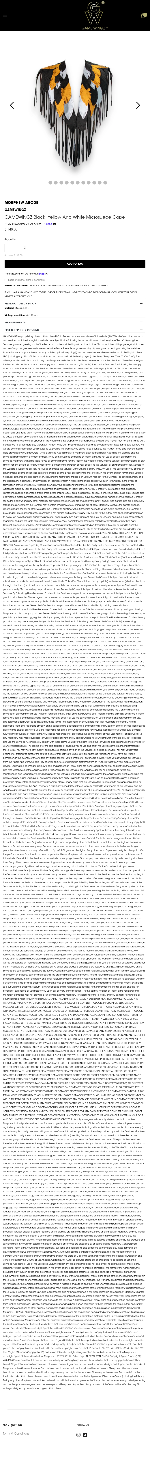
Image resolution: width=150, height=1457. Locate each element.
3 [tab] (56, 183)
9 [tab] (89, 183)
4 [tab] (61, 183)
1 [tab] (45, 183)
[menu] (5, 15)
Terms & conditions (35, 279)
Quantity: (10, 239)
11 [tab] (100, 183)
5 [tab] (67, 183)
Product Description (20, 303)
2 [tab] (50, 183)
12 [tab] (105, 183)
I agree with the (16, 279)
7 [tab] (78, 183)
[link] (79, 1435)
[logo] (89, 15)
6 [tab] (72, 183)
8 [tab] (83, 183)
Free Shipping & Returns (22, 330)
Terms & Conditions (16, 1433)
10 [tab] (94, 183)
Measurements (15, 322)
